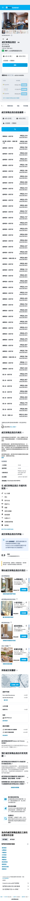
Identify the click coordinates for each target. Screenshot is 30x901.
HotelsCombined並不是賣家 (10, 883)
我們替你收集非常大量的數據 (11, 886)
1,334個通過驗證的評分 (15, 51)
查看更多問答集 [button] (15, 787)
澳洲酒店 (4, 848)
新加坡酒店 (5, 862)
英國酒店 (4, 859)
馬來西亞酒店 (5, 866)
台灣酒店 (4, 850)
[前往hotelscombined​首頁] (12, 7)
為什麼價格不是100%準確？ (10, 889)
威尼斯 (23, 896)
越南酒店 (4, 864)
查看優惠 (24, 589)
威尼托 (14, 896)
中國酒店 (4, 852)
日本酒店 (4, 855)
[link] (9, 594)
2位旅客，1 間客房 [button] (8, 61)
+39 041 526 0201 (7, 48)
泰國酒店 (4, 869)
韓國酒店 (4, 857)
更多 (3, 457)
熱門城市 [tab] (12, 839)
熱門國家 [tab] (5, 839)
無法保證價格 (5, 878)
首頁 (1, 896)
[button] (3, 7)
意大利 (5, 896)
